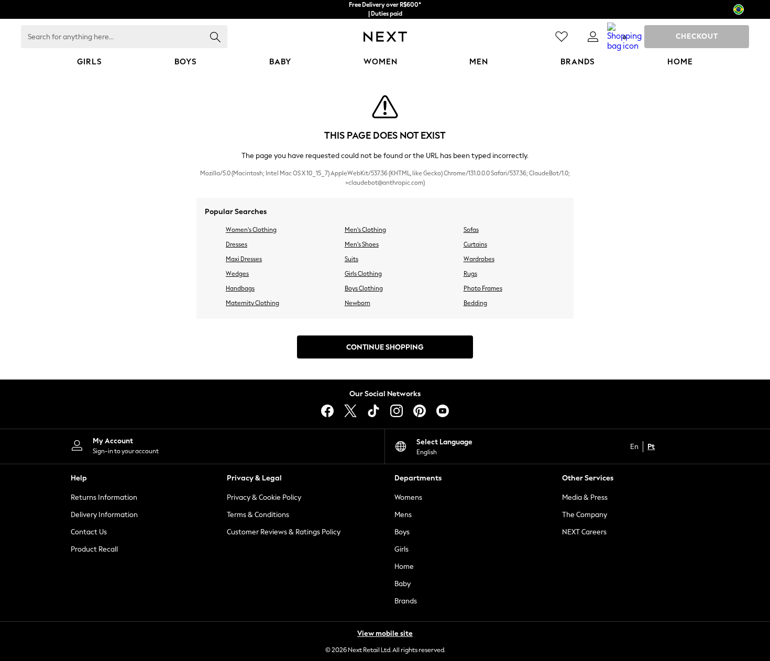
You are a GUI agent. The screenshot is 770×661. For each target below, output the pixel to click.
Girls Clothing (363, 273)
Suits (351, 259)
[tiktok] (373, 410)
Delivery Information (104, 514)
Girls (401, 549)
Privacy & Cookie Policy (264, 497)
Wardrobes (479, 259)
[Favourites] (561, 36)
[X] (350, 410)
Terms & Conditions (258, 514)
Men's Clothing (365, 229)
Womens (408, 497)
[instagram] (396, 410)
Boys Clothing (364, 288)
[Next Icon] (385, 36)
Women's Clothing (251, 229)
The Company (584, 514)
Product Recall (94, 549)
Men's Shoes (362, 244)
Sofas (471, 229)
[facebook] (327, 410)
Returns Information (104, 497)
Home (404, 566)
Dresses (236, 244)
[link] (592, 36)
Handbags (240, 288)
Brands (405, 601)
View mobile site (385, 633)
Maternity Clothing (252, 303)
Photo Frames (483, 288)
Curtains (475, 244)
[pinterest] (419, 410)
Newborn (357, 303)
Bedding (475, 303)
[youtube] (442, 410)
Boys (402, 532)
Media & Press (585, 497)
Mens (403, 514)
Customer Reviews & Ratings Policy (283, 532)
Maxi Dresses (244, 259)
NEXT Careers (584, 532)
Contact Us (89, 532)
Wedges (237, 273)
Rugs (470, 273)
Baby (402, 583)
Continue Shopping (385, 347)
